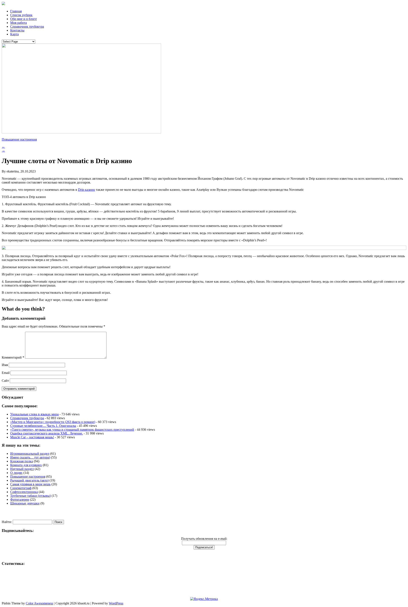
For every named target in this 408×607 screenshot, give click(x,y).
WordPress (116, 603)
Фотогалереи (19, 499)
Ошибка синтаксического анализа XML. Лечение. (46, 433)
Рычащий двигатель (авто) (29, 480)
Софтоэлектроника (24, 492)
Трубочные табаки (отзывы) (30, 495)
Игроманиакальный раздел (29, 453)
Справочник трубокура (27, 26)
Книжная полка (21, 461)
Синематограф (20, 488)
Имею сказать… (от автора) (30, 457)
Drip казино (86, 189)
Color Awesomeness (39, 603)
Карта (14, 34)
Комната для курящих (26, 465)
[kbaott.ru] (204, 4)
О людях (16, 472)
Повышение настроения (19, 139)
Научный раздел (22, 469)
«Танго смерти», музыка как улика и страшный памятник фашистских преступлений (72, 429)
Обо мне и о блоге (23, 19)
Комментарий (13, 357)
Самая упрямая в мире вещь (30, 484)
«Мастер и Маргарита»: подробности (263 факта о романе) (52, 422)
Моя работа (18, 22)
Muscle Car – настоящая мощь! (32, 437)
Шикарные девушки (25, 503)
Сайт (5, 380)
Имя (5, 365)
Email (6, 373)
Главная (16, 11)
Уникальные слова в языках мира (34, 414)
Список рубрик (21, 15)
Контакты (17, 30)
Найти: (7, 522)
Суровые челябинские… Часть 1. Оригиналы (43, 425)
